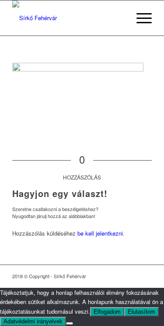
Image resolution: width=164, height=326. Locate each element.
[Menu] (140, 18)
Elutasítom (141, 311)
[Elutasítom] (69, 323)
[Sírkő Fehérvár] (68, 18)
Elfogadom (107, 311)
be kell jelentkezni (100, 233)
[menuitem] (140, 18)
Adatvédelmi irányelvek (33, 321)
